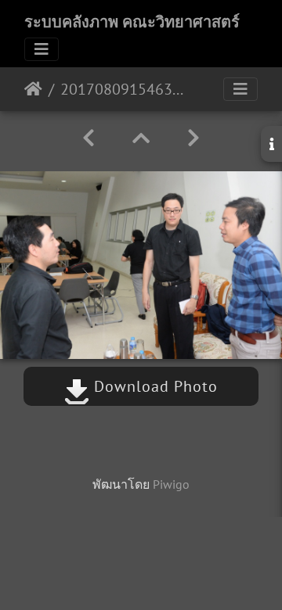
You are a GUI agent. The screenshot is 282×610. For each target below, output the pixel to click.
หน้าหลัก (33, 89)
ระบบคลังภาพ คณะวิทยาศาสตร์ (132, 22)
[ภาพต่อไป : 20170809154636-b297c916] (193, 138)
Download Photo (153, 386)
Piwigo (171, 484)
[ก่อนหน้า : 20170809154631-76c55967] (88, 138)
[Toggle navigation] (41, 49)
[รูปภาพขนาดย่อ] (141, 138)
